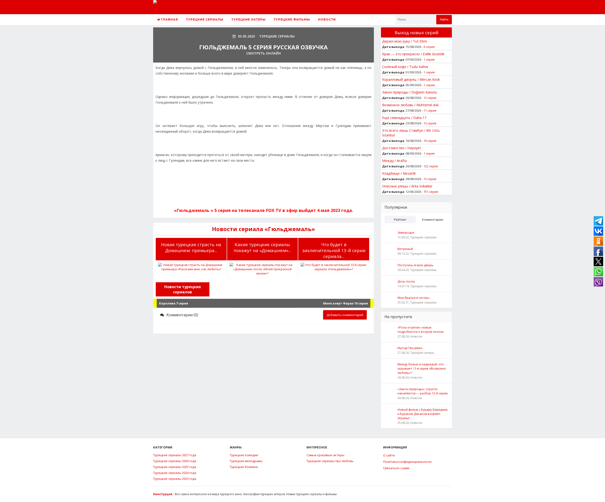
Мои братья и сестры (413, 297)
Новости (327, 19)
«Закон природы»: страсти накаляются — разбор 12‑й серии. (423, 391)
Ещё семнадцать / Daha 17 (404, 117)
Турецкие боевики (244, 467)
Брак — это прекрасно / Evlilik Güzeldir (413, 53)
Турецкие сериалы (204, 19)
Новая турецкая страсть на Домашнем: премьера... (191, 247)
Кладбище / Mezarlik (399, 173)
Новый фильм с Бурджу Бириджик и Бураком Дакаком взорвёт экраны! (423, 413)
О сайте (389, 455)
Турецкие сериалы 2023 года (174, 479)
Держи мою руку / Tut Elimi (404, 41)
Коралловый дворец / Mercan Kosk (411, 79)
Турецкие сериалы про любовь (330, 461)
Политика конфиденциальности (407, 462)
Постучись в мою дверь (415, 265)
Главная (169, 19)
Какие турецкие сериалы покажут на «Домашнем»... (262, 247)
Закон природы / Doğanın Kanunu (409, 92)
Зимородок (406, 232)
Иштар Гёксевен (410, 348)
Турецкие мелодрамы (246, 461)
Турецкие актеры (248, 19)
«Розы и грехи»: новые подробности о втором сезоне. (421, 329)
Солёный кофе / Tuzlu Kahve (405, 66)
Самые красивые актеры (325, 455)
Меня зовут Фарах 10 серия (345, 303)
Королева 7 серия (173, 303)
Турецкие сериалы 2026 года (174, 461)
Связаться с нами (396, 468)
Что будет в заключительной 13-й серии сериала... (333, 250)
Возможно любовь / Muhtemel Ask (410, 104)
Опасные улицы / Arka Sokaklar (407, 186)
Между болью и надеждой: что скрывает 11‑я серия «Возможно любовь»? (422, 368)
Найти (444, 19)
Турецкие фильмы (292, 19)
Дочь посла (406, 281)
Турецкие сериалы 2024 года (174, 473)
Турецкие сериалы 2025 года (174, 467)
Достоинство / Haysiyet (401, 147)
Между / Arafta (394, 160)
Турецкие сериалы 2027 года (174, 455)
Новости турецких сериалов (182, 289)
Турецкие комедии (244, 455)
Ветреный (405, 249)
